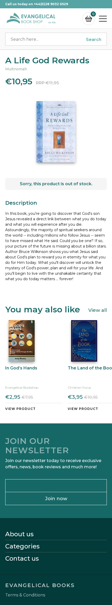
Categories (22, 546)
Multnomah (16, 69)
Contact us (22, 558)
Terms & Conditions (25, 595)
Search (93, 39)
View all (97, 310)
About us (19, 534)
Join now (56, 498)
